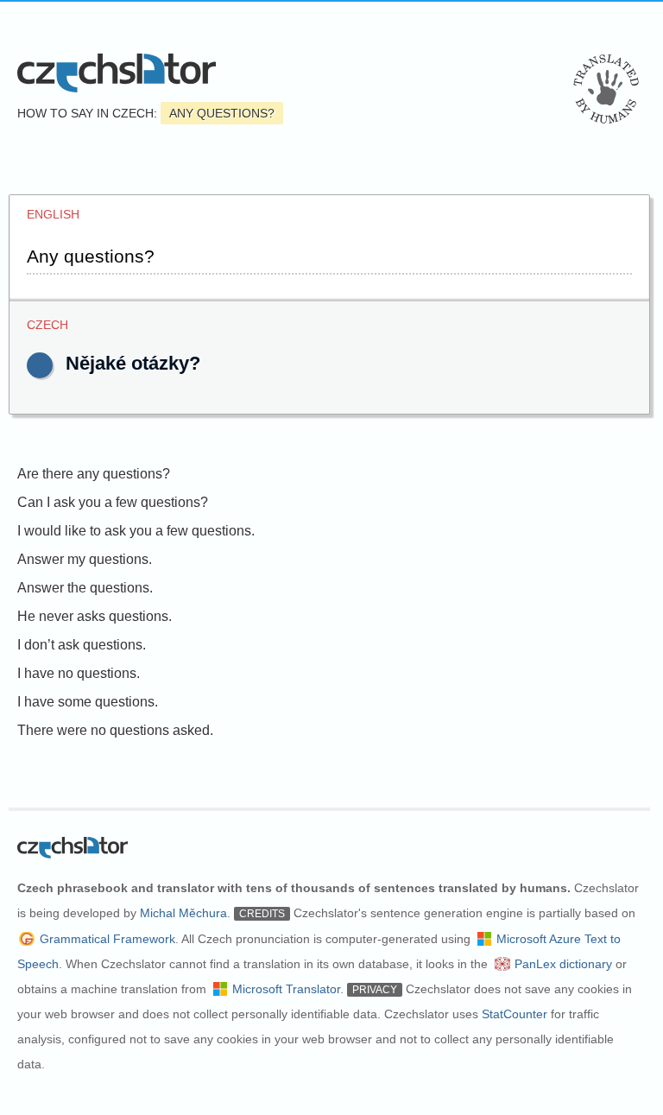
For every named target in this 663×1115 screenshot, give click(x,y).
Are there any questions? (93, 473)
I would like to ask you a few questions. (136, 530)
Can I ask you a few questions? (112, 502)
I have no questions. (78, 673)
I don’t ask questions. (81, 644)
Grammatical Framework (107, 939)
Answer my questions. (84, 559)
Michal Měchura (183, 913)
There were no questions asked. (115, 730)
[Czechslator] (116, 73)
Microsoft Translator (286, 989)
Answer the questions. (85, 587)
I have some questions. (87, 701)
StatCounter (514, 1014)
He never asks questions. (94, 616)
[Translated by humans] (606, 89)
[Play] (40, 365)
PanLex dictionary (563, 964)
